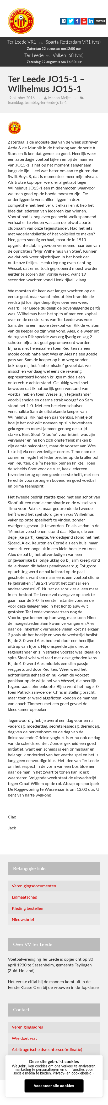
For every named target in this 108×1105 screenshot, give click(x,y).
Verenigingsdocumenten (34, 886)
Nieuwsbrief (23, 920)
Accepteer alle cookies (54, 1086)
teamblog (15, 103)
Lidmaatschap (24, 897)
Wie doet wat (24, 1038)
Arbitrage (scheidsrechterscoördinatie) (47, 1050)
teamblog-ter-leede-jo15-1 (46, 103)
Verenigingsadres (27, 1027)
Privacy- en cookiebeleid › (73, 1073)
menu (100, 21)
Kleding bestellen (27, 908)
